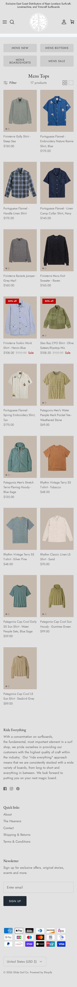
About (7, 814)
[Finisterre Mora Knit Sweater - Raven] (57, 250)
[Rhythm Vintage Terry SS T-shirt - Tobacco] (57, 457)
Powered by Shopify (41, 972)
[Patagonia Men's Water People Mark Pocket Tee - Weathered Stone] (57, 385)
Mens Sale (57, 61)
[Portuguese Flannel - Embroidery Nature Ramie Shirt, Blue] (57, 111)
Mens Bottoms (56, 48)
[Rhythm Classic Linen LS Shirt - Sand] (57, 529)
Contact (8, 828)
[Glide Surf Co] (39, 22)
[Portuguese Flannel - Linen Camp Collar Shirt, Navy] (57, 183)
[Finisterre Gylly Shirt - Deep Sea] (20, 111)
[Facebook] (5, 788)
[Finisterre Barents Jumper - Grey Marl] (20, 250)
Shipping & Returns (16, 834)
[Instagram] (11, 788)
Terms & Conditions (16, 841)
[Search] (14, 22)
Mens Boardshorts (20, 61)
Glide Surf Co (20, 972)
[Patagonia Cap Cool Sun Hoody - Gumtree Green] (57, 596)
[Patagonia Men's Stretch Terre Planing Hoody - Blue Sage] (20, 457)
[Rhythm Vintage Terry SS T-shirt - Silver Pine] (20, 529)
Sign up (15, 901)
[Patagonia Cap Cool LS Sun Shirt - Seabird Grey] (20, 668)
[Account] (63, 22)
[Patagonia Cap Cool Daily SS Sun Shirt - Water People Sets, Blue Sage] (20, 596)
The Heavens (12, 821)
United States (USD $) (22, 961)
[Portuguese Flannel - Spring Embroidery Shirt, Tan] (20, 385)
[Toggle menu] (4, 22)
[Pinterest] (17, 788)
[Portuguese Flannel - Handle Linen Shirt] (20, 183)
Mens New (20, 48)
